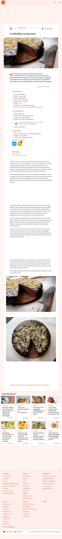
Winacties (5, 488)
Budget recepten (27, 496)
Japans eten (6, 519)
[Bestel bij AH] (14, 144)
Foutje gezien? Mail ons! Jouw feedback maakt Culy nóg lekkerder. (29, 385)
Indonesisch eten (7, 514)
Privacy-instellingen (8, 527)
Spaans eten (6, 516)
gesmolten (31, 105)
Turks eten (6, 509)
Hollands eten (6, 524)
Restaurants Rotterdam (49, 481)
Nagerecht (26, 493)
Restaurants (46, 474)
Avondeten (26, 483)
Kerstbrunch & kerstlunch (29, 509)
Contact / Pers (7, 476)
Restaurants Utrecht (48, 478)
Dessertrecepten (22, 27)
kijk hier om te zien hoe (28, 260)
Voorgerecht (26, 486)
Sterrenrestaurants (48, 486)
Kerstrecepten (26, 476)
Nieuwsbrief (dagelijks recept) (11, 483)
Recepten (25, 474)
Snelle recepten (27, 498)
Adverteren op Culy (8, 491)
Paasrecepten (26, 514)
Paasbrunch (26, 516)
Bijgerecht (25, 491)
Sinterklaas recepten (28, 504)
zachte (21, 96)
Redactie (14, 27)
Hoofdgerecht (26, 488)
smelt (27, 171)
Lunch (24, 481)
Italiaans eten (6, 511)
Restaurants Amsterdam (49, 476)
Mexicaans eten (7, 504)
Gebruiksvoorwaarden (9, 493)
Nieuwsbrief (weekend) (9, 486)
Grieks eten (6, 506)
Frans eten (6, 521)
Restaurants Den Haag (49, 483)
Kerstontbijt (26, 511)
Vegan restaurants (48, 488)
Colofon (5, 481)
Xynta (58, 532)
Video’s (45, 501)
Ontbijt (25, 478)
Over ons (5, 478)
